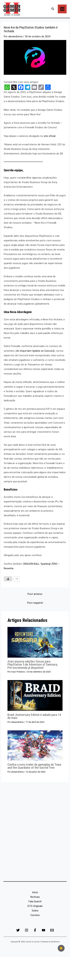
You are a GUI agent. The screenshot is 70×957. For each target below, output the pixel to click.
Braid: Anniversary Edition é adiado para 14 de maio (34, 716)
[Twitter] (18, 930)
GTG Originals (35, 906)
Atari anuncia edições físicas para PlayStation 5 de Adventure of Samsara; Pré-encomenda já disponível (32, 664)
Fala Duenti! (35, 901)
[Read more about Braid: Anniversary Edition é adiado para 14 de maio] (34, 695)
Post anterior (35, 594)
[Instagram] (26, 930)
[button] (52, 9)
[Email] (52, 930)
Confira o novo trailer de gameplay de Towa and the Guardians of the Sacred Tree (34, 766)
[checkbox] (61, 948)
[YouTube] (43, 930)
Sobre (35, 910)
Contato (35, 915)
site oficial (49, 136)
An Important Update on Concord (35, 350)
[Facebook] (35, 930)
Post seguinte (35, 602)
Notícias (35, 896)
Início (35, 892)
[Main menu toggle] (62, 9)
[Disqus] (35, 834)
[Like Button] (8, 578)
